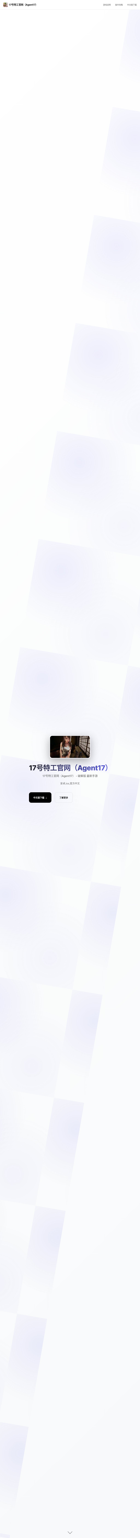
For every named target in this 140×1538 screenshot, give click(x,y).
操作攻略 (119, 5)
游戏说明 (107, 5)
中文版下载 (132, 5)
